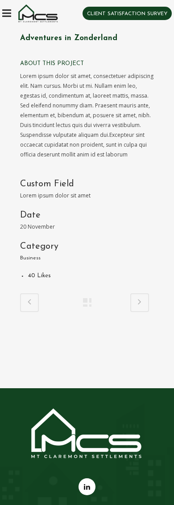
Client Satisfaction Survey (127, 13)
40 (39, 276)
